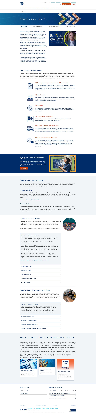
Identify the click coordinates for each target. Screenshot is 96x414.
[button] (66, 4)
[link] (22, 3)
